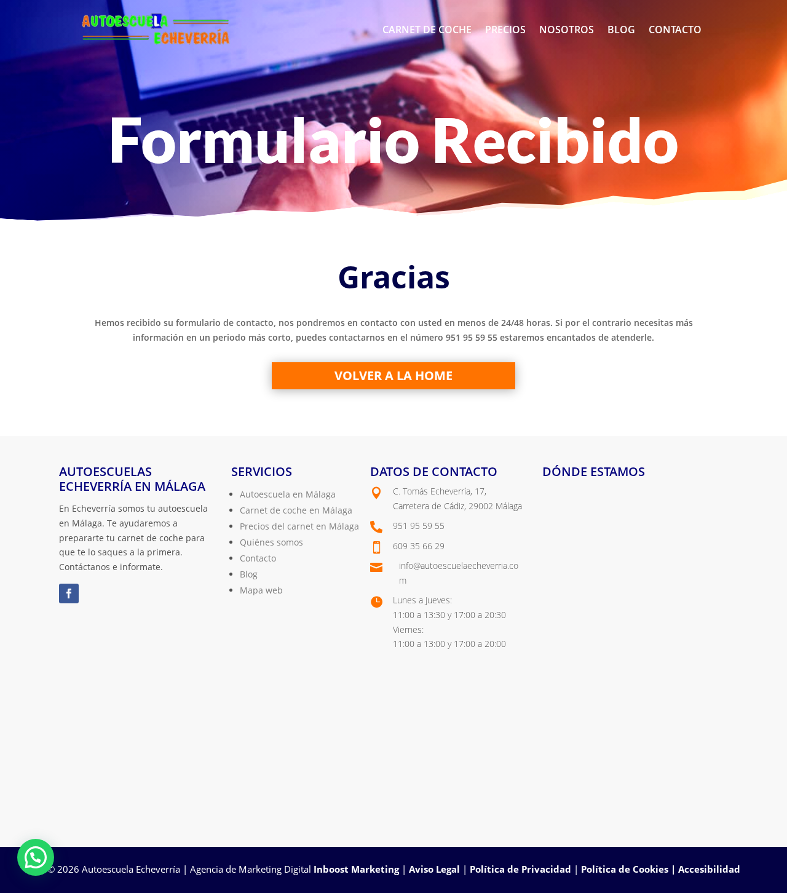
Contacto (258, 558)
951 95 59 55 (419, 525)
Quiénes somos (271, 542)
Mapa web (261, 590)
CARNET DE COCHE (427, 29)
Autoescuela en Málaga (288, 494)
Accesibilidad (709, 869)
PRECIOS (505, 29)
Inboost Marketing (356, 869)
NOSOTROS (566, 29)
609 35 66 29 (419, 546)
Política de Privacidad (520, 869)
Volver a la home (393, 375)
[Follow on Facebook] (69, 593)
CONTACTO (675, 29)
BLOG (621, 29)
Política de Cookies (624, 869)
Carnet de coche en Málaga (296, 510)
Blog (249, 574)
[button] (35, 857)
